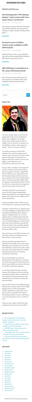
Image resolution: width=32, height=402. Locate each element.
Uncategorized (16, 22)
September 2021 (9, 388)
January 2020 (8, 390)
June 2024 (7, 355)
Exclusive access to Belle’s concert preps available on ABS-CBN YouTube (15, 45)
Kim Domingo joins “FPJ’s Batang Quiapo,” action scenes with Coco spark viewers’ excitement (15, 17)
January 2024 (8, 365)
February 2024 (8, 363)
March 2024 (8, 361)
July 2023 (7, 376)
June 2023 (7, 378)
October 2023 (8, 370)
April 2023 (7, 382)
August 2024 (8, 351)
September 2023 (9, 372)
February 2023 (8, 386)
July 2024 (7, 353)
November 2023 (9, 368)
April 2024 (7, 359)
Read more (5, 36)
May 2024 (7, 357)
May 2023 (7, 380)
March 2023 (8, 384)
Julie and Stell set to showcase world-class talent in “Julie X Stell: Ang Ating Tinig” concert (15, 338)
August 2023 (8, 374)
